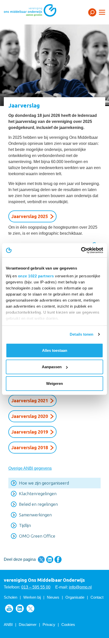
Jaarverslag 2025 (29, 216)
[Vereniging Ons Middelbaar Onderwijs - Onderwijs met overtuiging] (37, 12)
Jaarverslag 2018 (29, 447)
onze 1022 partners (36, 276)
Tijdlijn (25, 525)
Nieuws (53, 597)
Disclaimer (28, 624)
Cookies (68, 624)
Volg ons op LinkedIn (20, 608)
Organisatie (74, 597)
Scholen (10, 597)
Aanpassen (52, 367)
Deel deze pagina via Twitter (41, 559)
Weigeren (54, 383)
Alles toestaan (54, 350)
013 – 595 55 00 (35, 587)
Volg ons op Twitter (30, 608)
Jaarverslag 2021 (29, 400)
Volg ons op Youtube (9, 608)
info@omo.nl (80, 587)
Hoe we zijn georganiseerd (44, 483)
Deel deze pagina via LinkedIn (49, 559)
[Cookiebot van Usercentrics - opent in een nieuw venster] (81, 250)
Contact (96, 597)
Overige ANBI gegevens (30, 468)
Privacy (49, 624)
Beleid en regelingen (38, 504)
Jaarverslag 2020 (29, 416)
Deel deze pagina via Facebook (58, 559)
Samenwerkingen (35, 514)
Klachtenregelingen (38, 493)
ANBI (8, 624)
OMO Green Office (37, 536)
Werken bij (32, 597)
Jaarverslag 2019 (29, 431)
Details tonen (81, 334)
